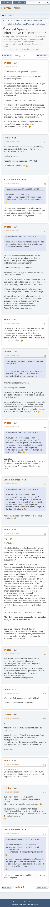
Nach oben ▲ (33, 902)
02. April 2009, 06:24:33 (11, 142)
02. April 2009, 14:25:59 (11, 533)
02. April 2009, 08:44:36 (11, 484)
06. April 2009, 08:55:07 (11, 834)
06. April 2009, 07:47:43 (11, 718)
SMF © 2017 (23, 904)
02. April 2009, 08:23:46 (11, 231)
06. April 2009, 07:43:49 (11, 693)
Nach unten (7, 56)
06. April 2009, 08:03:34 (11, 792)
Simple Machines (33, 904)
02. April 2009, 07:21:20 (11, 183)
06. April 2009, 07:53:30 (11, 764)
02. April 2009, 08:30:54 (11, 427)
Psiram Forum (11, 8)
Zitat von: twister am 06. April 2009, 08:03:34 (23, 839)
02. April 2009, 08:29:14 (11, 355)
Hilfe (13, 902)
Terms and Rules (22, 902)
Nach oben (6, 887)
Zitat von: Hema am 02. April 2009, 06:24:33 (22, 236)
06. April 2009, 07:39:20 (11, 654)
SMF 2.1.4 (15, 904)
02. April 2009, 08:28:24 (11, 323)
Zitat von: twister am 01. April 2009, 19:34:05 (23, 189)
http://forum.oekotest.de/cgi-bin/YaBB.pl (20, 161)
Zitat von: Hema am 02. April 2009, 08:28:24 (22, 432)
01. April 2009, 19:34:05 (11, 67)
